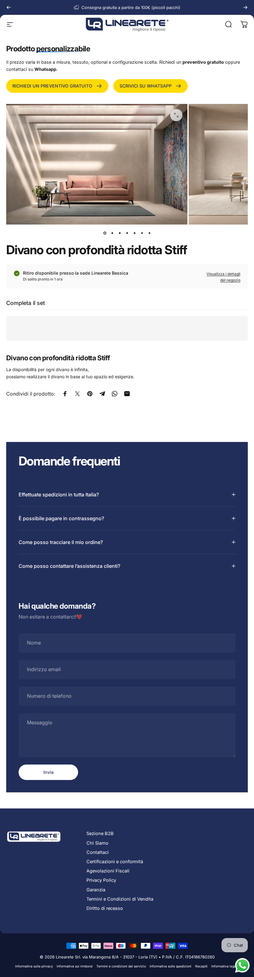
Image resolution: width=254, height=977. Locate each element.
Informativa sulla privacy (34, 966)
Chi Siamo (97, 843)
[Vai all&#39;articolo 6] (142, 233)
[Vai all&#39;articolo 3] (119, 233)
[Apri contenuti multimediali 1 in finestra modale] (176, 115)
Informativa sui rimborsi (75, 966)
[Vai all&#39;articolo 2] (112, 233)
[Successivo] (245, 7)
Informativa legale (225, 966)
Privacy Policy (101, 880)
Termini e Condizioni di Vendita (119, 899)
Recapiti (201, 966)
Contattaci (97, 852)
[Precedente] (8, 7)
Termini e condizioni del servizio (121, 966)
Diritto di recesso (104, 908)
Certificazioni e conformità (114, 861)
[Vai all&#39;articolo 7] (149, 233)
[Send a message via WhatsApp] (242, 965)
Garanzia (95, 890)
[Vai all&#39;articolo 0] (104, 233)
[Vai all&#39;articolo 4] (127, 233)
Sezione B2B (100, 833)
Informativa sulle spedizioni (170, 966)
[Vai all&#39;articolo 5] (134, 233)
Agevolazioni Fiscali (107, 871)
